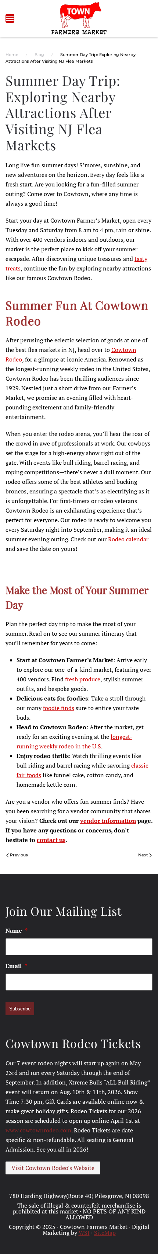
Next (143, 854)
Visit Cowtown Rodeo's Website (52, 1168)
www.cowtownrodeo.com (38, 1130)
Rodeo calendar (128, 539)
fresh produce (82, 679)
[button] (10, 18)
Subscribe (19, 1009)
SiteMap (105, 1233)
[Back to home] (79, 18)
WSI (84, 1233)
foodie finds (58, 708)
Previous (19, 854)
